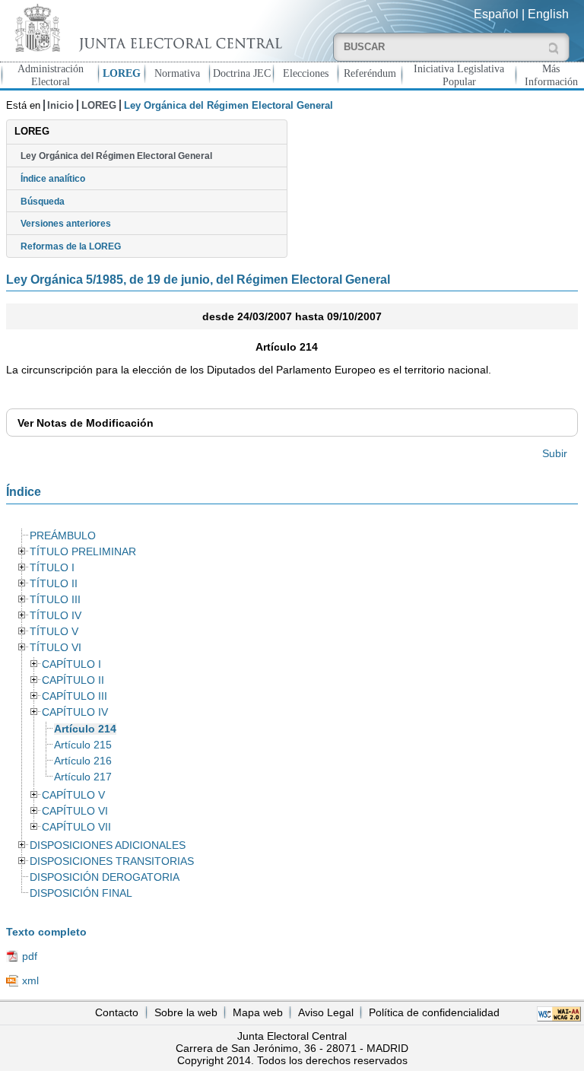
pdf (29, 956)
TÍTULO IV (55, 615)
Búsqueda (43, 201)
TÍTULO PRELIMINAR (83, 552)
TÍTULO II (54, 583)
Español (496, 14)
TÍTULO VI (55, 647)
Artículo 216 (83, 761)
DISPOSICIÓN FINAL (81, 893)
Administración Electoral (50, 74)
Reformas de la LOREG (71, 246)
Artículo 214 (85, 729)
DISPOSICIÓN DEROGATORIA (104, 877)
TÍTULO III (55, 599)
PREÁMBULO (63, 536)
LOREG (122, 73)
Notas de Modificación (85, 423)
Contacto (116, 1012)
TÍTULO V (54, 631)
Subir (554, 453)
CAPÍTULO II (73, 680)
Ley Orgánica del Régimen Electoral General (116, 156)
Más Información (551, 74)
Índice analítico (53, 178)
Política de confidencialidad (434, 1012)
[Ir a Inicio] (146, 27)
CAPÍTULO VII (76, 827)
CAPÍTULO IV (75, 712)
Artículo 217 (83, 777)
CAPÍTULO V (73, 795)
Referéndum (370, 73)
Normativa (177, 73)
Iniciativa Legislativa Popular (459, 74)
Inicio (60, 105)
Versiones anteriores (66, 223)
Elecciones (305, 73)
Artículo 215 (83, 745)
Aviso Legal (326, 1012)
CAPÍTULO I (71, 664)
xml (30, 980)
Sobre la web (185, 1012)
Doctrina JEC (242, 73)
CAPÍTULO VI (75, 811)
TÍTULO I (52, 568)
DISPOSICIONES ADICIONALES (108, 845)
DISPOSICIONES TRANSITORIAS (112, 861)
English (548, 14)
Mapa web (258, 1012)
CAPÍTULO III (74, 696)
